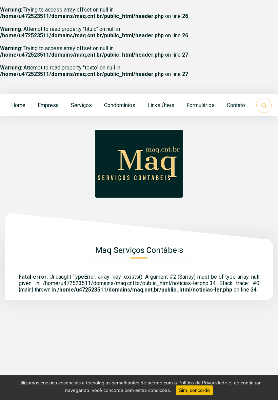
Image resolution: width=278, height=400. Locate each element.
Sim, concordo (194, 390)
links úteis (160, 105)
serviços (81, 105)
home (18, 105)
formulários (200, 105)
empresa (48, 105)
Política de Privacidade (202, 382)
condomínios (119, 105)
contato (236, 105)
